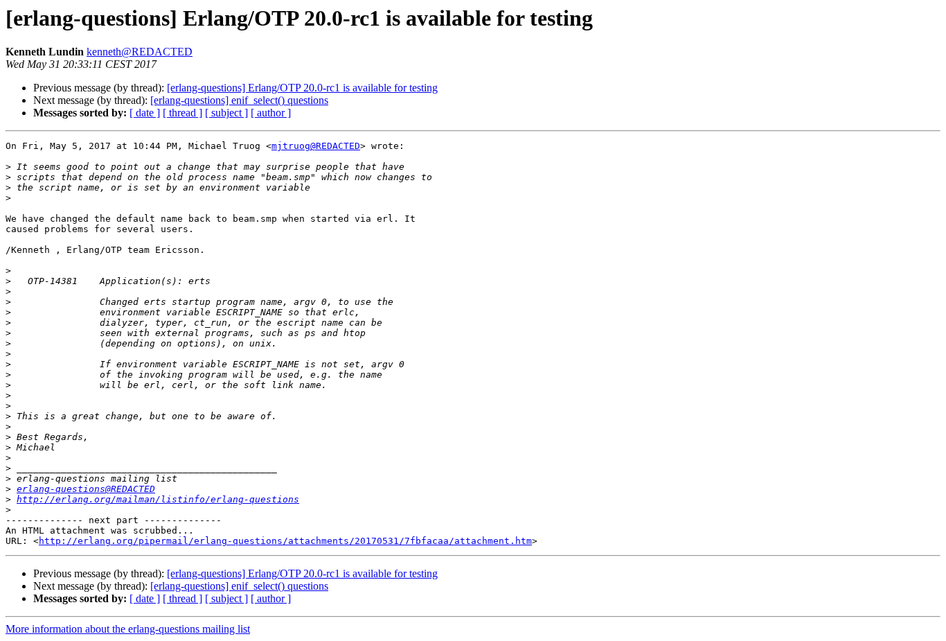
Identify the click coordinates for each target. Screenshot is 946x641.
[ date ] (145, 112)
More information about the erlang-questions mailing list (128, 629)
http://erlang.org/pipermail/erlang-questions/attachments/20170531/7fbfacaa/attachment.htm (285, 541)
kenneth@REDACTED (140, 52)
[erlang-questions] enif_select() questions (239, 100)
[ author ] (271, 112)
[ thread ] (182, 112)
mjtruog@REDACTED (315, 146)
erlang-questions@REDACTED (86, 489)
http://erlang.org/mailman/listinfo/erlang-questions (158, 499)
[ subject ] (226, 112)
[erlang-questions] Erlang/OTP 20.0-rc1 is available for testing (302, 88)
